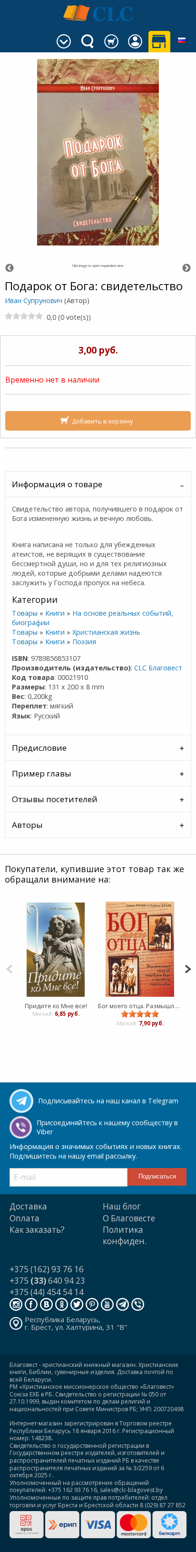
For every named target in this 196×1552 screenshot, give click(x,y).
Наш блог (122, 1206)
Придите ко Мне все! (56, 1006)
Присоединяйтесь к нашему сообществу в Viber (107, 1127)
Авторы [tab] (27, 824)
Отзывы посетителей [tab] (55, 799)
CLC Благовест (158, 667)
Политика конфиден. (125, 1235)
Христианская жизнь (106, 632)
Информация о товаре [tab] (57, 484)
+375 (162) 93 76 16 (47, 1269)
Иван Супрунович (33, 300)
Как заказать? (37, 1229)
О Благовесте (129, 1218)
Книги (55, 613)
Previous (9, 268)
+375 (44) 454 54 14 (47, 1292)
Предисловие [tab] (39, 747)
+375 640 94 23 (47, 1280)
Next (186, 268)
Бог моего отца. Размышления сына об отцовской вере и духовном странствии (140, 1006)
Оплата (24, 1218)
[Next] (187, 968)
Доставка (28, 1206)
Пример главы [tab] (41, 773)
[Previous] (9, 968)
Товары (25, 613)
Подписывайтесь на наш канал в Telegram (108, 1100)
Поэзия (84, 641)
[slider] (24, 316)
